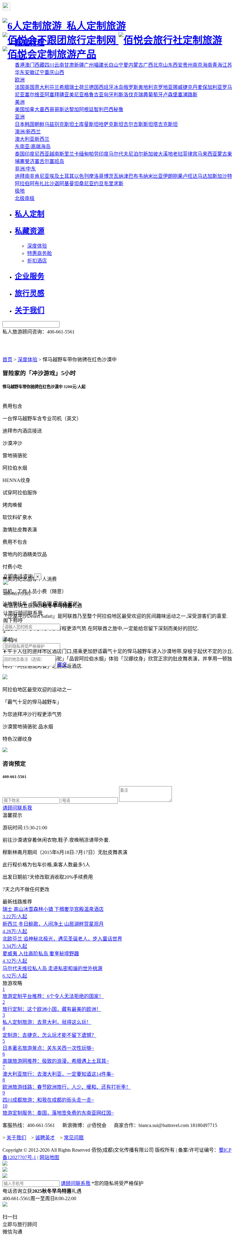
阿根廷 (86, 109)
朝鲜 (39, 124)
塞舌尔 (42, 161)
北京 (158, 65)
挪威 (178, 87)
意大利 (42, 87)
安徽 (30, 72)
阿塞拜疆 (54, 94)
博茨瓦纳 (113, 176)
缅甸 (84, 154)
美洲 (20, 102)
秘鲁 (118, 109)
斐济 (30, 161)
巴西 (109, 109)
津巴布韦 (133, 176)
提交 (62, 664)
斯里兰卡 (69, 154)
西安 (178, 65)
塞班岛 (56, 161)
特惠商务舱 (39, 253)
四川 (49, 65)
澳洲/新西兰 (28, 131)
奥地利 (145, 87)
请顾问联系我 (17, 808)
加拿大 (32, 109)
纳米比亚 (153, 176)
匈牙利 (111, 94)
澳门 (30, 65)
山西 (59, 72)
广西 (148, 65)
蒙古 (222, 154)
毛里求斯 (113, 183)
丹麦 (197, 87)
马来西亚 (207, 154)
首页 (7, 359)
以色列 (81, 176)
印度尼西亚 (37, 154)
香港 (20, 65)
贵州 (188, 65)
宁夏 (123, 65)
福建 (99, 65)
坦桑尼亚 (84, 183)
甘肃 (69, 65)
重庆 (49, 72)
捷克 (188, 87)
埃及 (54, 176)
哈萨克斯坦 (111, 124)
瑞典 (143, 94)
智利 (99, 109)
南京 (197, 65)
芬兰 (54, 87)
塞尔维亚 (34, 94)
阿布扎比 (39, 183)
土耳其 (66, 176)
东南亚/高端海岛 (33, 146)
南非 (30, 176)
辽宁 (39, 72)
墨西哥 (47, 109)
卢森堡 (170, 94)
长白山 (111, 65)
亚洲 (20, 116)
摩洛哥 (96, 176)
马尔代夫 (118, 154)
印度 (104, 154)
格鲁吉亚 (94, 94)
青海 (217, 65)
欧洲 (20, 79)
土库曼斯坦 (86, 124)
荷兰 (84, 87)
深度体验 (37, 246)
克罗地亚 (163, 87)
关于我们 (16, 1137)
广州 (89, 65)
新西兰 (42, 139)
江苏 (227, 65)
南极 (30, 198)
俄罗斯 (130, 87)
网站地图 (49, 1157)
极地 (20, 191)
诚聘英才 (45, 1137)
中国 (20, 57)
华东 (20, 72)
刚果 (178, 176)
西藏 (39, 65)
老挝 (178, 154)
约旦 (99, 183)
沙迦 (54, 183)
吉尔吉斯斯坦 (138, 124)
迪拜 (20, 176)
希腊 (64, 87)
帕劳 (94, 154)
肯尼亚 (42, 176)
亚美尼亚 (74, 94)
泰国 (20, 154)
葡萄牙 (155, 94)
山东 (168, 65)
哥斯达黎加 (66, 109)
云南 (59, 65)
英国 (30, 87)
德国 (94, 87)
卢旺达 (190, 176)
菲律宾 (190, 154)
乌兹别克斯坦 (59, 124)
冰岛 (118, 87)
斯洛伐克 (128, 94)
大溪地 (165, 154)
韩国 (30, 124)
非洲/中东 (25, 168)
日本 (20, 124)
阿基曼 (66, 183)
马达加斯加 (210, 176)
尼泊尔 (135, 154)
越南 (54, 154)
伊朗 (168, 176)
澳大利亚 (25, 139)
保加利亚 (212, 87)
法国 (20, 87)
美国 (20, 109)
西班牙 (106, 87)
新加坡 (150, 154)
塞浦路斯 (188, 94)
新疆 (79, 65)
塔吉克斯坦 (165, 124)
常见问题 (74, 1137)
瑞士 (74, 87)
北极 (20, 198)
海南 (207, 65)
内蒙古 (135, 65)
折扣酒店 (37, 260)
